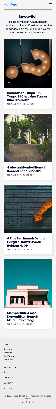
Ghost (47, 396)
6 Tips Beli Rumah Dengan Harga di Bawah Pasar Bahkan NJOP (27, 242)
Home (6, 372)
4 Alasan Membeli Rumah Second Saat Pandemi (26, 169)
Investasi (8, 353)
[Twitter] (22, 403)
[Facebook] (26, 403)
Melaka (28, 398)
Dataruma (8, 349)
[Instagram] (30, 403)
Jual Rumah (9, 356)
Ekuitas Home (14, 104)
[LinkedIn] (33, 403)
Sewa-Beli (8, 360)
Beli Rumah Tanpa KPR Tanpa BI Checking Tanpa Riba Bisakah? (27, 96)
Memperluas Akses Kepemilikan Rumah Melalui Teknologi (22, 316)
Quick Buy (8, 383)
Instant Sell (9, 377)
